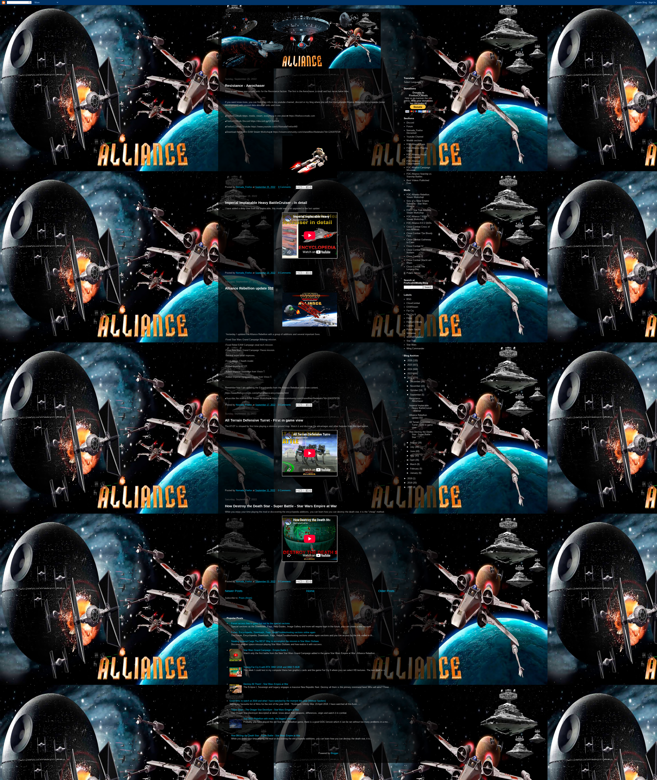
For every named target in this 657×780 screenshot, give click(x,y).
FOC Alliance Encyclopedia (413, 162)
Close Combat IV (415, 246)
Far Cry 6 (411, 314)
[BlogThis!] (300, 187)
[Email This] (297, 187)
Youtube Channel (415, 136)
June (413, 451)
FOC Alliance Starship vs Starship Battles (419, 175)
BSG (409, 299)
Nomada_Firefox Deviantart (415, 131)
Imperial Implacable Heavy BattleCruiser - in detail (266, 203)
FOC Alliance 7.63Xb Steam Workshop (417, 218)
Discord (410, 122)
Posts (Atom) (245, 598)
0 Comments (284, 187)
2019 (410, 478)
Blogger (334, 753)
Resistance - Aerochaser (245, 85)
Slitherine (411, 333)
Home (310, 591)
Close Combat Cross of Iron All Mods (418, 228)
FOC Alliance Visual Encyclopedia (416, 156)
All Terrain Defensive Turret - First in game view (264, 420)
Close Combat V (415, 256)
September (416, 394)
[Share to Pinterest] (310, 187)
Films (409, 318)
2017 (410, 487)
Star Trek (411, 340)
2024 (410, 369)
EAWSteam (412, 307)
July (412, 447)
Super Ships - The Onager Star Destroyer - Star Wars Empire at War (265, 709)
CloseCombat (413, 303)
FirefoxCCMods (414, 322)
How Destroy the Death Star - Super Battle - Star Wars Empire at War (281, 506)
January (414, 473)
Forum (410, 126)
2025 (410, 364)
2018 (410, 482)
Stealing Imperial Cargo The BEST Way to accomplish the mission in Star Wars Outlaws (275, 641)
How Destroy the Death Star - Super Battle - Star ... (420, 434)
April (412, 460)
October (414, 390)
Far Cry (410, 310)
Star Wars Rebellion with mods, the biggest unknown (269, 718)
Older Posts (386, 591)
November (415, 386)
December (415, 381)
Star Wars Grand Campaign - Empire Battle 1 (265, 650)
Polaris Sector (414, 273)
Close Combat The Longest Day (416, 268)
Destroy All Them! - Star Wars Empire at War (265, 684)
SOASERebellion (415, 337)
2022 (410, 377)
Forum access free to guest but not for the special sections (260, 623)
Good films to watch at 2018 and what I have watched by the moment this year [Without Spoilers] (277, 701)
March (413, 464)
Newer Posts (233, 591)
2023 (410, 373)
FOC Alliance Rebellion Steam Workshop (418, 196)
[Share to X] (304, 187)
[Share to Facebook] (307, 187)
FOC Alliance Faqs (416, 144)
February (415, 468)
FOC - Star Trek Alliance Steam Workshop (419, 211)
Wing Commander (415, 348)
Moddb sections (414, 140)
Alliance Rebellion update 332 (249, 288)
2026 (410, 360)
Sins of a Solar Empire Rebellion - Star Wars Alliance (418, 203)
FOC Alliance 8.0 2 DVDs (419, 223)
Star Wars (411, 344)
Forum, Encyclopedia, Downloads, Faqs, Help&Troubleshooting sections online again (273, 632)
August (414, 442)
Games (410, 325)
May (412, 455)
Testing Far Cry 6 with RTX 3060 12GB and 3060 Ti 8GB (271, 667)
